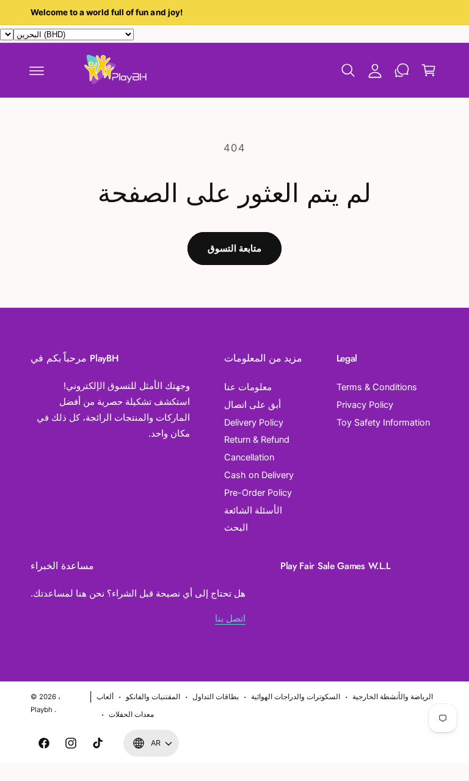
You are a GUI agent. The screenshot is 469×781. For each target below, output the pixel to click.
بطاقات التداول (215, 696)
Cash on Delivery (259, 475)
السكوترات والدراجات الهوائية (295, 696)
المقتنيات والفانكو (153, 696)
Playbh (42, 709)
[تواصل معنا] (401, 70)
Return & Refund (256, 439)
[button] (36, 70)
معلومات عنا (248, 387)
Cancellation (249, 457)
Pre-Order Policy (258, 492)
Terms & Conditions (376, 387)
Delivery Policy (253, 422)
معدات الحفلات (131, 714)
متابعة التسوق (234, 248)
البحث (236, 527)
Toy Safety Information (383, 422)
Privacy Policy (364, 404)
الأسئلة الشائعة (253, 510)
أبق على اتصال (252, 404)
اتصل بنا (230, 618)
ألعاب (105, 696)
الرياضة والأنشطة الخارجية (392, 696)
